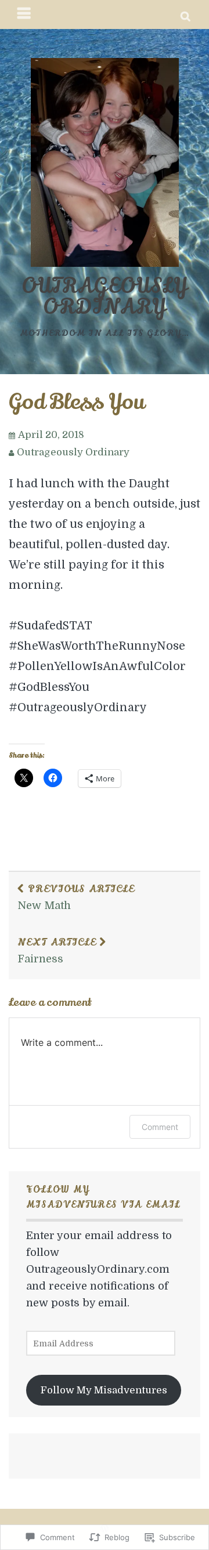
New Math (76, 896)
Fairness (56, 950)
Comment (160, 1127)
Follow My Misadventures (104, 1390)
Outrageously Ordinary (104, 296)
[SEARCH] (186, 14)
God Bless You (76, 402)
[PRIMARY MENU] (24, 14)
